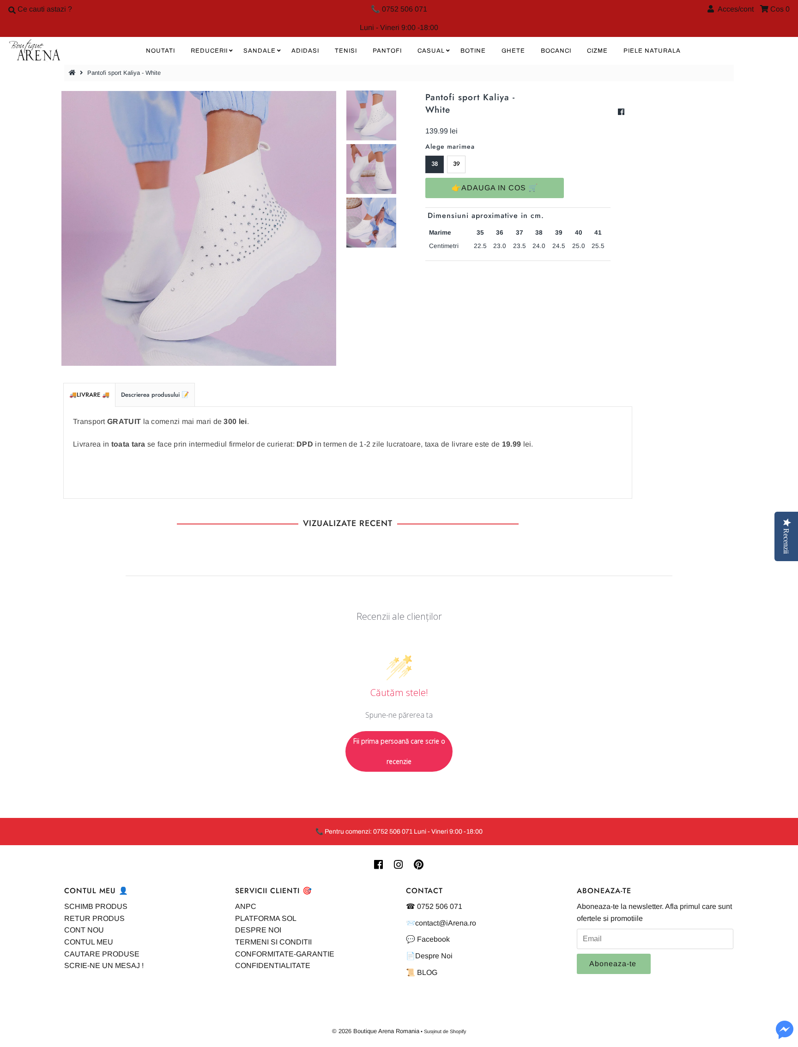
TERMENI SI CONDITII (273, 942)
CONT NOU (84, 930)
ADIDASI (305, 51)
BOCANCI (556, 51)
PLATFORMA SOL (265, 918)
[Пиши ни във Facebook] (785, 1035)
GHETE (513, 51)
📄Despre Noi (429, 956)
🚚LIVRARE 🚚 (89, 394)
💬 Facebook (428, 939)
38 (434, 163)
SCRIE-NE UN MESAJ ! (104, 965)
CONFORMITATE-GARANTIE (284, 954)
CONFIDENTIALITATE (272, 965)
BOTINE (473, 51)
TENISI (346, 51)
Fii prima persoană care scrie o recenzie (399, 751)
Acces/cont (734, 9)
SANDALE (259, 51)
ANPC (245, 906)
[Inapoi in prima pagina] (73, 72)
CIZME (597, 51)
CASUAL (431, 51)
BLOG (427, 972)
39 (456, 163)
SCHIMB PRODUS (95, 906)
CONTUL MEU (88, 942)
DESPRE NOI (258, 930)
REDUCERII (209, 51)
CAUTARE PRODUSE (101, 954)
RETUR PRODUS (94, 918)
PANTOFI (387, 51)
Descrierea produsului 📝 (155, 394)
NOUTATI (160, 51)
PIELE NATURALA (652, 51)
